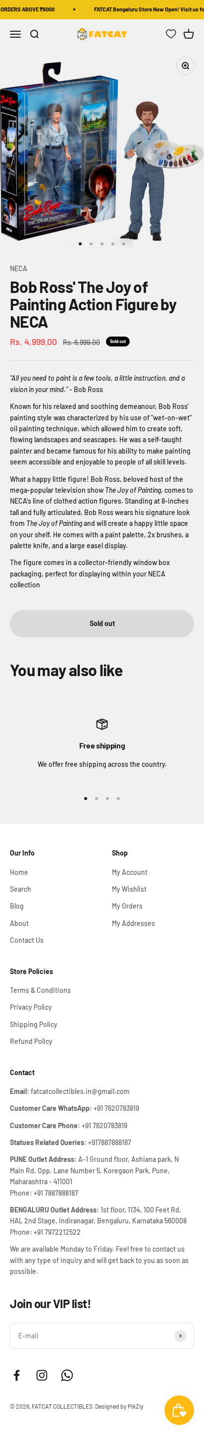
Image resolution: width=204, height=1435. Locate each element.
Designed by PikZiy (119, 1406)
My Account (130, 872)
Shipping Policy (33, 1024)
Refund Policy (31, 1041)
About (19, 923)
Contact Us (27, 940)
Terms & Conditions (40, 990)
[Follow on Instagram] (42, 1375)
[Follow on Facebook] (16, 1375)
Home (19, 872)
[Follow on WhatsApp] (67, 1375)
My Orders (127, 906)
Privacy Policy (31, 1007)
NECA (18, 268)
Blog (17, 906)
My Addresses (133, 923)
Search (20, 889)
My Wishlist (129, 889)
